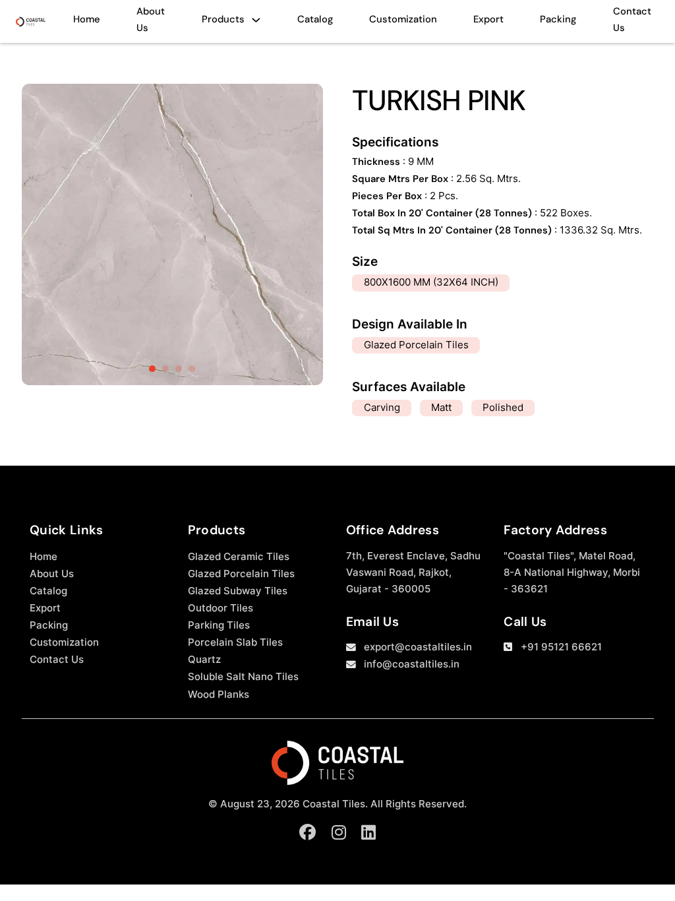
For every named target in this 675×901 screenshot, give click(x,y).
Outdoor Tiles (220, 608)
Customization (403, 19)
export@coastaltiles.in (418, 647)
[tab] (152, 368)
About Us (150, 19)
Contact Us (632, 19)
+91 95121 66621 (561, 647)
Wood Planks (218, 694)
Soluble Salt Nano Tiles (243, 677)
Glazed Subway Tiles (237, 591)
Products (223, 19)
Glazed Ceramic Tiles (238, 557)
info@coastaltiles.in (411, 664)
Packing (558, 19)
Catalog (315, 19)
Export (488, 19)
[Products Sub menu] (256, 23)
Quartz (204, 660)
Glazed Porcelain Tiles (241, 574)
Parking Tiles (219, 625)
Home (86, 19)
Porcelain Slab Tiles (235, 642)
